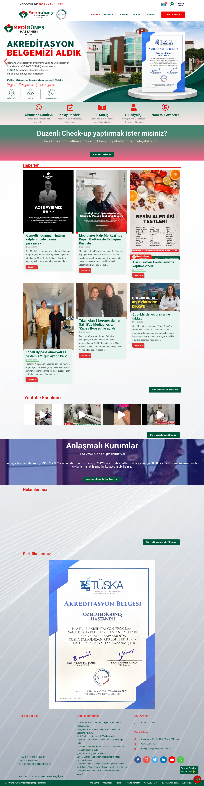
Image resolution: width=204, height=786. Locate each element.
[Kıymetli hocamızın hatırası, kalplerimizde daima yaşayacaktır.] (48, 201)
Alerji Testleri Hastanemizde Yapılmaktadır (153, 264)
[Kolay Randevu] (70, 107)
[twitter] (155, 759)
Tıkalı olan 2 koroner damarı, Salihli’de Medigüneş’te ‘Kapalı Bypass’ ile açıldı (100, 324)
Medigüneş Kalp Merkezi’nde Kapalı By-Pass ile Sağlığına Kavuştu (100, 239)
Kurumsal (107, 783)
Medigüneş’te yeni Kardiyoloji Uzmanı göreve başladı (100, 763)
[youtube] (172, 759)
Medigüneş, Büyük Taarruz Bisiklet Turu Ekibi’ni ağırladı (102, 767)
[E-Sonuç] (102, 107)
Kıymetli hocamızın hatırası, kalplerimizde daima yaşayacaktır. (46, 239)
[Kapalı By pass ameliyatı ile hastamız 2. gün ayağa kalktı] (48, 316)
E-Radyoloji (133, 115)
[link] (181, 4)
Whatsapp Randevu (38, 115)
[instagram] (147, 759)
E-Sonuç (102, 115)
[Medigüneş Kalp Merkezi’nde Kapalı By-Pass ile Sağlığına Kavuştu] (101, 201)
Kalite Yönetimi (133, 783)
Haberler (119, 783)
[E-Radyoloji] (133, 107)
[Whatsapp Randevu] (38, 107)
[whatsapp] (181, 759)
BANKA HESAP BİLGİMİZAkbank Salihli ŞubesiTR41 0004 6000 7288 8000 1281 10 (35, 760)
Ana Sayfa (94, 783)
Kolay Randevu (70, 115)
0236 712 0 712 (148, 722)
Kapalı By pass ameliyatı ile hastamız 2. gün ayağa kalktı (47, 354)
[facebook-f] (138, 759)
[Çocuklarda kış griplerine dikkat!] (155, 297)
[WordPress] (172, 4)
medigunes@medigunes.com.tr (155, 748)
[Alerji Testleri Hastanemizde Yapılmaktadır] (155, 215)
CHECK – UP (150, 783)
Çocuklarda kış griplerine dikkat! (91, 753)
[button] (114, 14)
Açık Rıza (186, 783)
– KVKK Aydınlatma (169, 783)
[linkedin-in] (164, 759)
